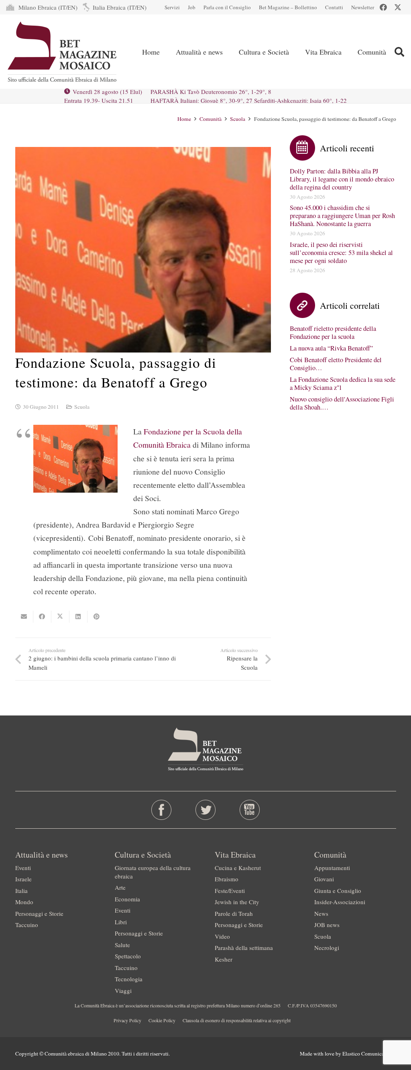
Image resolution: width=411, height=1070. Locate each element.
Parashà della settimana (244, 948)
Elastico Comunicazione (369, 1053)
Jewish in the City (237, 902)
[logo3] (63, 52)
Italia (21, 891)
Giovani (324, 879)
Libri (121, 922)
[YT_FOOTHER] (250, 810)
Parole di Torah (234, 913)
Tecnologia (128, 979)
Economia (127, 899)
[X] (398, 7)
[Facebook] (383, 7)
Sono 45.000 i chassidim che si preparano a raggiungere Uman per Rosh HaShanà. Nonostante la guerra (342, 216)
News (321, 913)
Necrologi (326, 948)
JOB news (327, 925)
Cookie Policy (162, 1020)
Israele (23, 879)
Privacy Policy (127, 1020)
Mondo (24, 902)
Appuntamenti (332, 868)
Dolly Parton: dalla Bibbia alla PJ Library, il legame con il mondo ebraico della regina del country (342, 179)
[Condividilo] (42, 617)
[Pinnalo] (96, 617)
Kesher (223, 959)
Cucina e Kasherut (238, 868)
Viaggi (123, 990)
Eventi (23, 868)
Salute (122, 945)
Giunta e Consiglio (337, 891)
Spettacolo (128, 956)
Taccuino (26, 925)
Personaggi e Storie (39, 913)
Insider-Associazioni (339, 902)
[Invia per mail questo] (24, 617)
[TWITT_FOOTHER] (205, 810)
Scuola (82, 406)
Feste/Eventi (230, 891)
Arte (120, 887)
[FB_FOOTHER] (161, 810)
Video (222, 936)
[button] (399, 52)
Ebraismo (226, 879)
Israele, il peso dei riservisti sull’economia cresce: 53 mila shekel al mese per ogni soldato (341, 252)
